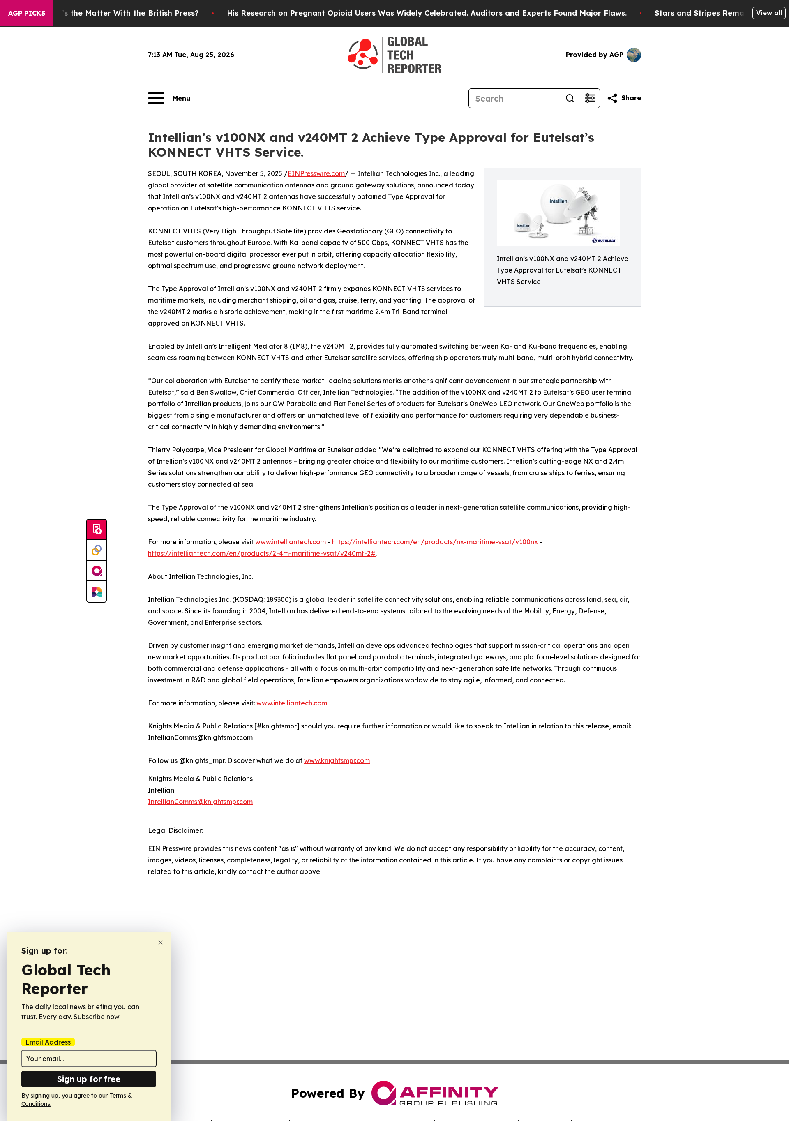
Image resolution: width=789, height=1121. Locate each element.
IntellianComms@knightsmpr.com (200, 801)
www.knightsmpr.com (337, 760)
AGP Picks (26, 13)
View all (769, 13)
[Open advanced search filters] (590, 98)
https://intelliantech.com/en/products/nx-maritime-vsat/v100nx (435, 542)
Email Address (48, 1042)
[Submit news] (96, 530)
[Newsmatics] (96, 591)
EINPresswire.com (316, 173)
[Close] (160, 942)
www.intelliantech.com (290, 542)
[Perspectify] (96, 550)
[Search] (570, 98)
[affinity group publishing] (96, 571)
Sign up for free (88, 1079)
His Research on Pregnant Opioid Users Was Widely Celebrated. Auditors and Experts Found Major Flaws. (427, 13)
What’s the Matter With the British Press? (120, 13)
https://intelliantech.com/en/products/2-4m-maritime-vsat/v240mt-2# (262, 553)
